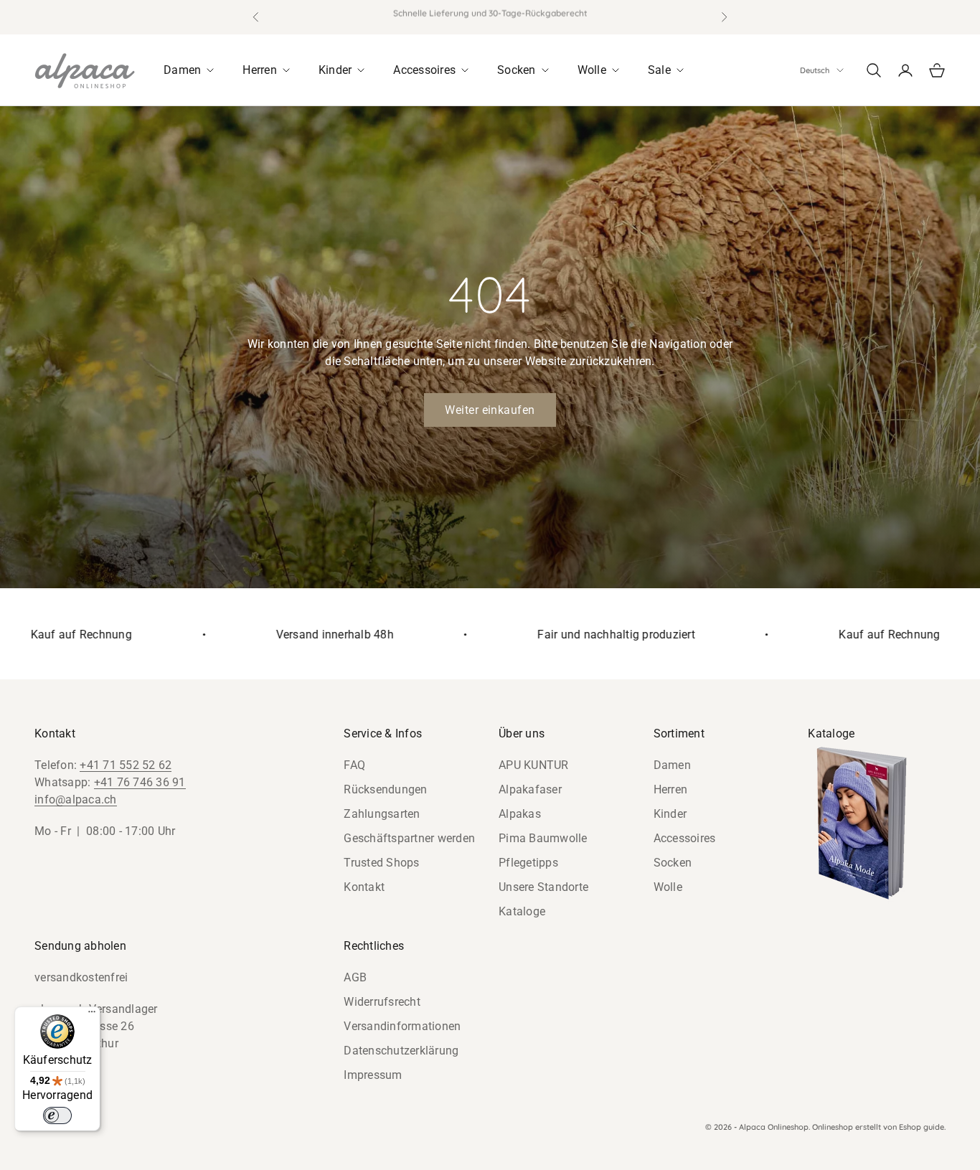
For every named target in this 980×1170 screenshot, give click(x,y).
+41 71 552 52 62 (125, 765)
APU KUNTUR (534, 765)
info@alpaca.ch (75, 799)
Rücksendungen (385, 789)
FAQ (354, 765)
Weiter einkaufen (490, 410)
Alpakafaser (530, 789)
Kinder (670, 814)
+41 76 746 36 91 (140, 782)
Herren (671, 789)
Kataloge (522, 911)
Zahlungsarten (382, 814)
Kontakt (364, 887)
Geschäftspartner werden (409, 838)
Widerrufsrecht (382, 1002)
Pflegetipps (528, 862)
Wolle (668, 887)
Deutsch (814, 70)
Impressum (373, 1075)
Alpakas (520, 814)
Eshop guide (921, 1127)
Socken (673, 862)
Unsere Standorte (543, 887)
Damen (672, 765)
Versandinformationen (402, 1026)
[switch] (57, 1115)
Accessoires (685, 838)
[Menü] (91, 1015)
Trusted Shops (381, 862)
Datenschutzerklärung (401, 1050)
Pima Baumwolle (543, 838)
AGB (355, 977)
